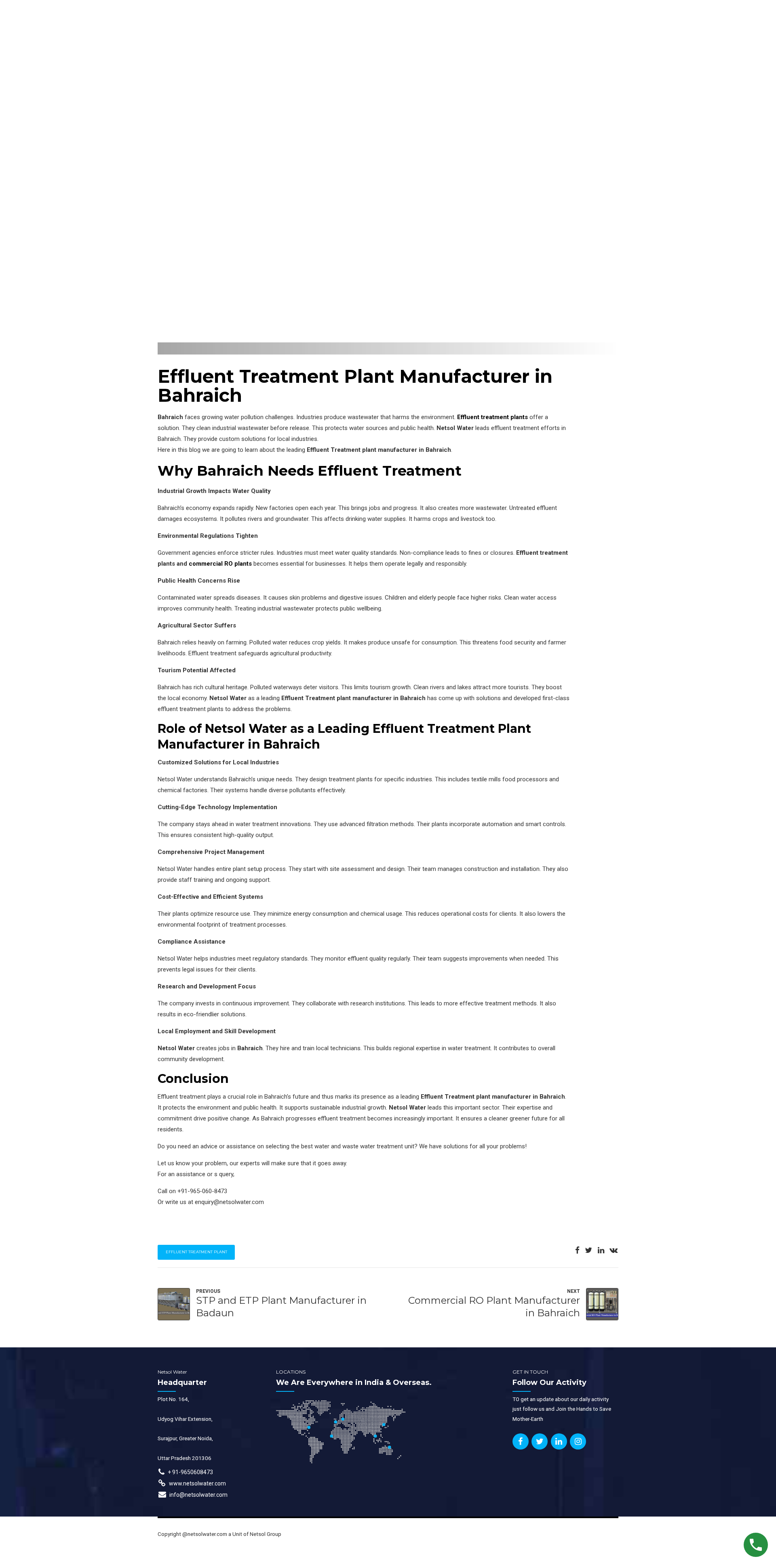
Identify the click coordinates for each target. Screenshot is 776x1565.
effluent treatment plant (196, 1252)
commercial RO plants (220, 563)
